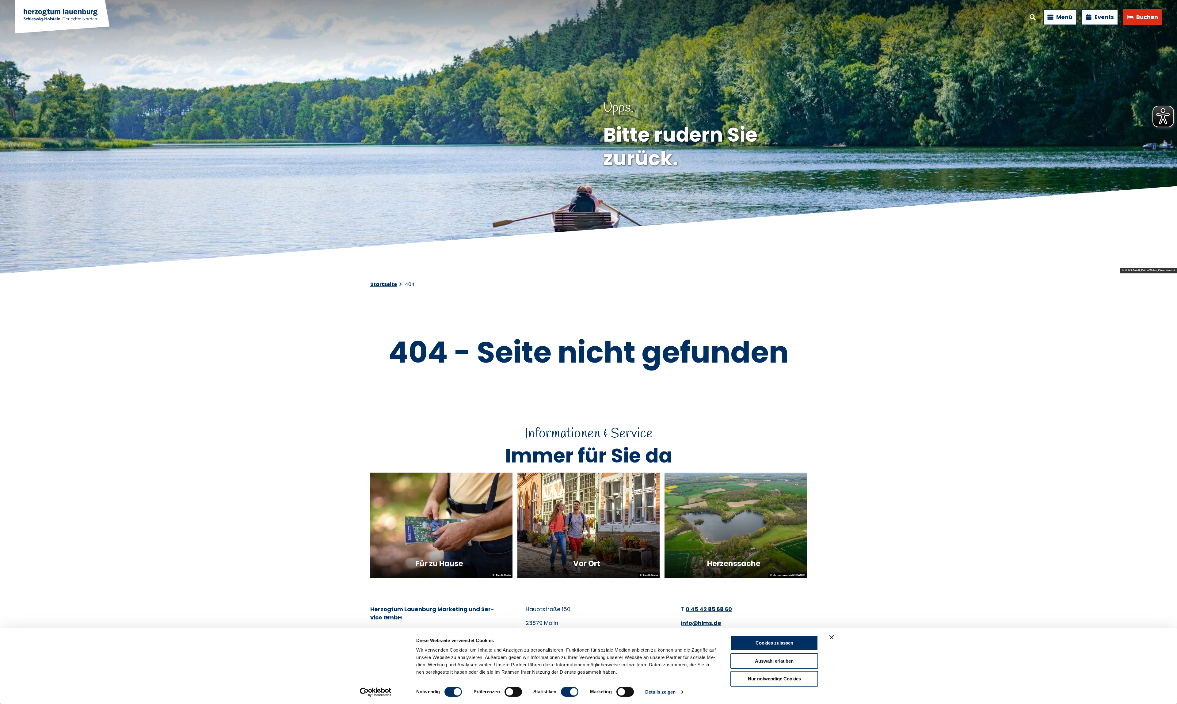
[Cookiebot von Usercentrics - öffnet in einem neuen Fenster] (375, 692)
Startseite (383, 284)
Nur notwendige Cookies (774, 678)
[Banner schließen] (831, 637)
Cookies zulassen (774, 642)
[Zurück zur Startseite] (62, 17)
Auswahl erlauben (774, 661)
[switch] (513, 692)
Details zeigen (660, 691)
